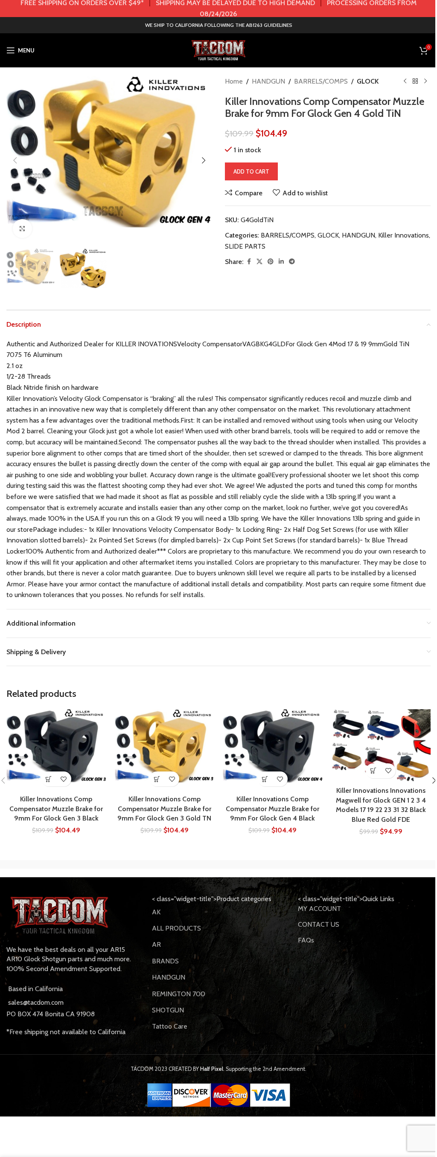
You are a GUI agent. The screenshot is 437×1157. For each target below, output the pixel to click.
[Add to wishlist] (63, 778)
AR (156, 944)
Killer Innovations (403, 235)
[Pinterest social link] (270, 261)
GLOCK (368, 81)
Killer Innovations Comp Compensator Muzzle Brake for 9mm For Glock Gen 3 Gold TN (164, 808)
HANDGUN (268, 81)
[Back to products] (415, 81)
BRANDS (165, 961)
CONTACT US (318, 924)
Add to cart (251, 171)
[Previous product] (405, 81)
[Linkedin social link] (281, 261)
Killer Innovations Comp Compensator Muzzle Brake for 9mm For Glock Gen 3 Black (56, 808)
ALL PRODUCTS (176, 928)
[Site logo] (218, 50)
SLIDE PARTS (245, 246)
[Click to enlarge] (22, 228)
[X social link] (259, 261)
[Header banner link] (218, 8)
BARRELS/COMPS (321, 81)
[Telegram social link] (291, 261)
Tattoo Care (169, 1026)
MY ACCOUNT (319, 909)
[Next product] (425, 81)
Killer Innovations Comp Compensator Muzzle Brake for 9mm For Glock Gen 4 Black (272, 808)
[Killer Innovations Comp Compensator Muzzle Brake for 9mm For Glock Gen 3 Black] (56, 750)
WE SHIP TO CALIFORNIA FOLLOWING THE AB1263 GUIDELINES (218, 25)
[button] (14, 160)
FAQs (306, 940)
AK (156, 912)
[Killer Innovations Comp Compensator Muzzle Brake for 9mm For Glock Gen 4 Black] (273, 750)
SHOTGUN (168, 1010)
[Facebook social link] (249, 261)
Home (234, 81)
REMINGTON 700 (178, 994)
